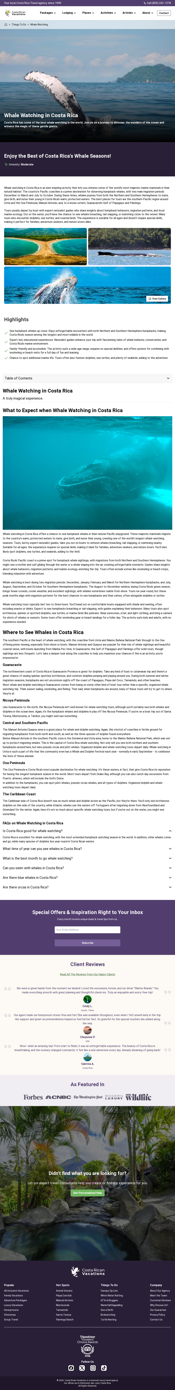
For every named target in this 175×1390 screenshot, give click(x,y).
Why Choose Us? (159, 1305)
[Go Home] (15, 13)
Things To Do (19, 24)
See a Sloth (107, 1310)
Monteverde (62, 1305)
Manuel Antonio (64, 1300)
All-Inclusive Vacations (16, 1290)
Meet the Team (158, 1295)
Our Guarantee (158, 1310)
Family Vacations (13, 1295)
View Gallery (159, 298)
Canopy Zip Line (109, 1290)
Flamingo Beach (64, 1319)
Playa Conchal (63, 1295)
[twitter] (82, 1368)
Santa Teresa (63, 1314)
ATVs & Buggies (109, 1300)
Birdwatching (108, 1314)
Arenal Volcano (64, 1290)
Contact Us (156, 1319)
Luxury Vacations (13, 1305)
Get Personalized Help (87, 1193)
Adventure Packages (15, 1300)
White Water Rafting (112, 1295)
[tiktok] (104, 1368)
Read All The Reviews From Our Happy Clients (87, 974)
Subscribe (87, 942)
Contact (164, 13)
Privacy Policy (157, 1314)
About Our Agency (160, 1290)
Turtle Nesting (108, 1319)
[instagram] (93, 1368)
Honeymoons (11, 1310)
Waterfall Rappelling (112, 1305)
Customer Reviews (160, 1300)
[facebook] (71, 1368)
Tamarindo (62, 1310)
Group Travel (11, 1319)
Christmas (10, 1314)
